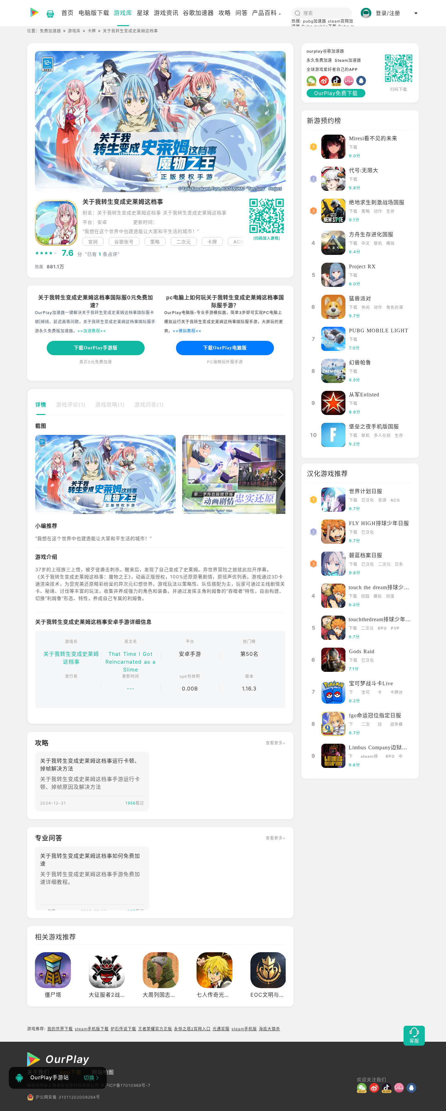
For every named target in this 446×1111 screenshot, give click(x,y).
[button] (240, 241)
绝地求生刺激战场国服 (377, 202)
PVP (395, 628)
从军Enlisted (364, 394)
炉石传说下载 (123, 1028)
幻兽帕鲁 (360, 362)
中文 (365, 243)
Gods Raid (361, 651)
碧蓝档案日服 (365, 555)
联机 (378, 243)
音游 (382, 500)
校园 (365, 596)
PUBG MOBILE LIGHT (378, 330)
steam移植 (369, 757)
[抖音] (337, 81)
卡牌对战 (396, 693)
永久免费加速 (319, 60)
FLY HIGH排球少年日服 (379, 523)
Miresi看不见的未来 (373, 138)
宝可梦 (365, 693)
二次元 (183, 241)
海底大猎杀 (269, 1028)
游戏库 (74, 30)
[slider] (46, 253)
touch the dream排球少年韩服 (385, 587)
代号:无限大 (363, 170)
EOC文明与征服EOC (276, 994)
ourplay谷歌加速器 (325, 51)
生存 (390, 211)
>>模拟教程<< (187, 330)
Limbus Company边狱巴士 (381, 747)
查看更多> (276, 742)
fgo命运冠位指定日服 (375, 715)
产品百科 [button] (264, 12)
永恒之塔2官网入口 (192, 1028)
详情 (40, 404)
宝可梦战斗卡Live (371, 683)
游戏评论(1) (71, 404)
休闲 (365, 307)
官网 (93, 241)
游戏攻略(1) (110, 404)
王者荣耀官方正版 (155, 1028)
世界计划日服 (365, 491)
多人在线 (382, 435)
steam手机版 (244, 1028)
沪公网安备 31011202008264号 (68, 1097)
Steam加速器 (348, 60)
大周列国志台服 (162, 994)
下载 (353, 147)
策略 (155, 241)
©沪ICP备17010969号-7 (126, 1085)
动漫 (390, 596)
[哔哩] (350, 81)
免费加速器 (50, 30)
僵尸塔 (53, 994)
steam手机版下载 (92, 1028)
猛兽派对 (360, 298)
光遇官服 (221, 1028)
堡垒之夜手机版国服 (374, 426)
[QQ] (362, 81)
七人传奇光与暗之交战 (224, 994)
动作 (378, 211)
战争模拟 (396, 725)
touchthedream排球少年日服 (383, 619)
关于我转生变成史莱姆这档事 (71, 658)
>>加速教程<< (91, 330)
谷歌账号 (124, 241)
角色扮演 (394, 307)
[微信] (313, 81)
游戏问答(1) (149, 404)
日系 (399, 564)
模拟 (390, 243)
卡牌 (92, 30)
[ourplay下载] (47, 13)
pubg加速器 (314, 21)
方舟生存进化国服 (371, 234)
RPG (382, 628)
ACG (395, 500)
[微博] (325, 81)
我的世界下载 (60, 1028)
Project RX (362, 266)
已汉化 (367, 500)
